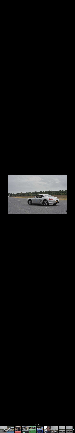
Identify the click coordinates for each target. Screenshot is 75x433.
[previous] (2, 214)
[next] (72, 214)
